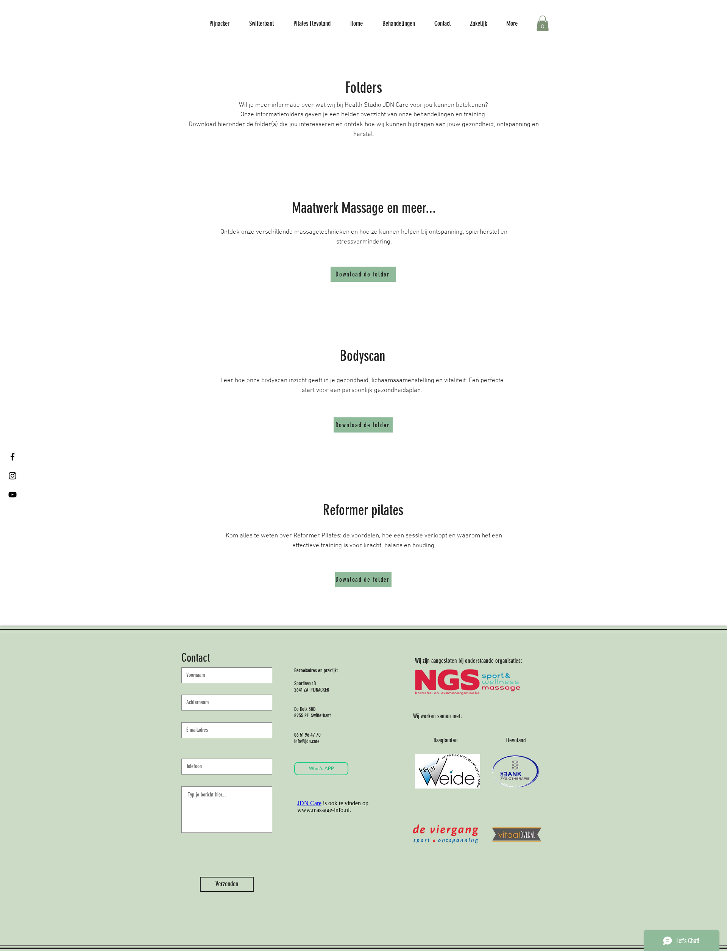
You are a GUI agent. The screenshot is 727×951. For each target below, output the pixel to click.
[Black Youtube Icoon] (12, 495)
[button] (542, 23)
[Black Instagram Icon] (12, 476)
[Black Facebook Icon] (12, 457)
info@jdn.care (307, 741)
